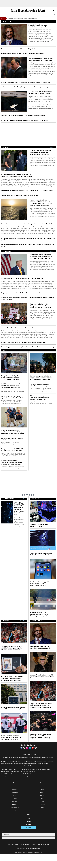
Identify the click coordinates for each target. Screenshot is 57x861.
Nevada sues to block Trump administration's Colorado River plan (22, 278)
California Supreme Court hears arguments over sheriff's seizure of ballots (13, 397)
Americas (42, 804)
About (28, 818)
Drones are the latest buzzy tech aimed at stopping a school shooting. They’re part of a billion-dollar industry (12, 431)
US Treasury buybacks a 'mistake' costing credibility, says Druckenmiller (24, 120)
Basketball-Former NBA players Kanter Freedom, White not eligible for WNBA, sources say (40, 736)
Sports (42, 789)
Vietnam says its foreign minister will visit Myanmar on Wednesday (22, 53)
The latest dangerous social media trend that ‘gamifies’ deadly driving (23, 342)
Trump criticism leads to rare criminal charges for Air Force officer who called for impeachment (16, 175)
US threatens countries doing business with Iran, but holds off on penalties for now (27, 190)
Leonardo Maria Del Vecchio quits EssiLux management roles (38, 26)
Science (42, 783)
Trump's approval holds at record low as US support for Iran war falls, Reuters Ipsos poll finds (28, 239)
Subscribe (28, 837)
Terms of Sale (18, 844)
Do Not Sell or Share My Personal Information (28, 848)
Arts (15, 810)
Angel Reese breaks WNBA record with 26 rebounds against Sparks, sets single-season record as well (12, 648)
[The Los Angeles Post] (28, 10)
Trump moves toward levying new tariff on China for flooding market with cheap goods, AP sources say (41, 256)
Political (15, 786)
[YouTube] (31, 495)
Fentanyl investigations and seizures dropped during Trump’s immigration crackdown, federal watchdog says (41, 377)
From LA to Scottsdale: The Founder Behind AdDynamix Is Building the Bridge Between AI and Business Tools (19, 508)
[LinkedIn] (29, 495)
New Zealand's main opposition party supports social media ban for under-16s (40, 583)
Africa (42, 801)
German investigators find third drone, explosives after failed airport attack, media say (40, 614)
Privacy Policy (26, 844)
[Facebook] (22, 495)
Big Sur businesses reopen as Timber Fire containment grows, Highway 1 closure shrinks (39, 397)
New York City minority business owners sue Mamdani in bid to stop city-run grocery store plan (23, 774)
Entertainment (14, 807)
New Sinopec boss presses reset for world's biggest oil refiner (20, 49)
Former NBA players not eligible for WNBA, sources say (14, 776)
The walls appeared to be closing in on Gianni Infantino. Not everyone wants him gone (28, 347)
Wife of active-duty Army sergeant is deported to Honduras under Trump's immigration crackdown (12, 678)
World (42, 786)
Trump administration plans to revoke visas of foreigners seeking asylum (13, 708)
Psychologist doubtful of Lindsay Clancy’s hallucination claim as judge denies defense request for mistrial (25, 769)
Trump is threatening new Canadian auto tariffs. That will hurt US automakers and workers (27, 245)
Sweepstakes (46, 844)
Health (15, 798)
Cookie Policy (34, 844)
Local (14, 783)
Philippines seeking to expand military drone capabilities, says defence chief (40, 59)
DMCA (40, 844)
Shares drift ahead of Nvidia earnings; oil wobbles (39, 525)
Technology (15, 792)
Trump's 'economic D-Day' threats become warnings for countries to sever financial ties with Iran (11, 377)
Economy (14, 789)
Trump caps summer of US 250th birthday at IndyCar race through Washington (13, 449)
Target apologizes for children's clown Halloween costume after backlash (24, 293)
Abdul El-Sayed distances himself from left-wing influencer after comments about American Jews (40, 152)
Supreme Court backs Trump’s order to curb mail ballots (19, 195)
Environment (15, 801)
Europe (42, 792)
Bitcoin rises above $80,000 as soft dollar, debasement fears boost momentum (25, 82)
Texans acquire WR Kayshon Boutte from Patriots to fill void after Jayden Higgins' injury (11, 737)
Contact (28, 821)
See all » (52, 147)
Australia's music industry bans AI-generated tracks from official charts (42, 676)
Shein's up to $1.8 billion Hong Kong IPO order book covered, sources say (24, 87)
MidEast (42, 795)
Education (15, 804)
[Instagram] (27, 495)
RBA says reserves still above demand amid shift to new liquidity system (40, 92)
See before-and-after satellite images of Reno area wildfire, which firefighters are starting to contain (11, 462)
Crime (14, 795)
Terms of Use (11, 844)
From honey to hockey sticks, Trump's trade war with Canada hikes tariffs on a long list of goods (40, 305)
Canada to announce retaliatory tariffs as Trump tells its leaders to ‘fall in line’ (26, 224)
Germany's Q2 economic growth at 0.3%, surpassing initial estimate (23, 115)
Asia (42, 798)
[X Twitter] (25, 495)
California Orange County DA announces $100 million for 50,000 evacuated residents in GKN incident (28, 298)
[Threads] (33, 495)
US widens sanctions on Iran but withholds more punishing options (40, 385)
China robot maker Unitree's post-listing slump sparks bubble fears (41, 554)
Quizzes (28, 824)
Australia (42, 807)
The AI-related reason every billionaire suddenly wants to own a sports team (12, 439)
